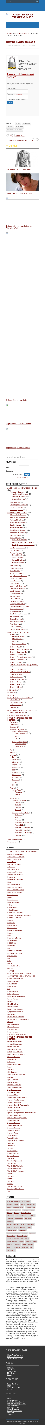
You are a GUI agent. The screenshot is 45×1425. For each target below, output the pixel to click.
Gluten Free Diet (13, 1407)
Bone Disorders (15, 535)
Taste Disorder (15, 624)
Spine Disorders (15, 616)
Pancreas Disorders (16, 601)
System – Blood (15, 647)
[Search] (37, 1)
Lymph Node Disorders (18, 586)
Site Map (10, 1414)
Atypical (23, 1204)
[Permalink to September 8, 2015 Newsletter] (22, 429)
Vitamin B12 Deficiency (18, 135)
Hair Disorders (15, 566)
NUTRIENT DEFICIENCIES (16, 715)
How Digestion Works (14, 1411)
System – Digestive (16, 654)
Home (10, 33)
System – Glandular (16, 659)
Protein (12, 788)
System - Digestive (22, 1236)
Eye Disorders (15, 550)
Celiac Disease (15, 700)
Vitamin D (18, 805)
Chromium (15, 762)
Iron (13, 770)
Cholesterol (14, 727)
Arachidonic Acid (20, 744)
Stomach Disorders (16, 621)
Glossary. (16, 1213)
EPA (16, 739)
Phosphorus (16, 775)
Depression (10, 1210)
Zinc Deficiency (11, 1250)
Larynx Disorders (16, 578)
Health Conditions (26, 1213)
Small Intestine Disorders (18, 614)
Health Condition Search (15, 1402)
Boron (14, 757)
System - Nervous (12, 1241)
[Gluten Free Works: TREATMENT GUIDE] (22, 17)
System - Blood (11, 1236)
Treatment (13, 707)
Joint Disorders (15, 571)
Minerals (13, 755)
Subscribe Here (12, 1384)
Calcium (15, 759)
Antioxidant (13, 722)
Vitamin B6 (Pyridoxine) (23, 833)
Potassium (15, 777)
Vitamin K (18, 810)
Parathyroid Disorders (17, 604)
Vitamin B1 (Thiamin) (22, 822)
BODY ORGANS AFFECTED (17, 513)
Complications (15, 502)
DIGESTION (11, 693)
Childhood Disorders (19, 636)
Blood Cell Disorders (17, 527)
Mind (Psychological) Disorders (23, 545)
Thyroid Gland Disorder (18, 629)
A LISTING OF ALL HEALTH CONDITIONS (22, 488)
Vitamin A (18, 802)
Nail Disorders (15, 596)
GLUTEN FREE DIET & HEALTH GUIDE (21, 710)
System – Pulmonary (17, 679)
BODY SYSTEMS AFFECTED (17, 632)
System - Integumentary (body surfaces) (18, 1238)
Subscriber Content (14, 1387)
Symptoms (32, 1233)
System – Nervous (16, 677)
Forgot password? (17, 94)
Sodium (14, 782)
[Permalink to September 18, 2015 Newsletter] (22, 406)
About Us (10, 1368)
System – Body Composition (19, 649)
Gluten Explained (13, 1409)
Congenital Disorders (19, 496)
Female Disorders (16, 553)
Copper (14, 764)
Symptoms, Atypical (16, 507)
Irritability (32, 1215)
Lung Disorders (15, 583)
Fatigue (32, 1210)
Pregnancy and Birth (19, 644)
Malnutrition (28, 1218)
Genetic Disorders (18, 499)
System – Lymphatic (17, 669)
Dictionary (18, 1210)
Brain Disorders (15, 538)
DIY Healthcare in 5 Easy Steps (18, 169)
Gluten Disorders (13, 1405)
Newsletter (19, 126)
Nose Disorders (15, 599)
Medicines (10, 126)
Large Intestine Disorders (18, 576)
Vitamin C (18, 835)
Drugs (18, 123)
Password (14, 94)
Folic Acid (18, 820)
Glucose (13, 752)
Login (9, 1386)
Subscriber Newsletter (21, 33)
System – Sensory (16, 682)
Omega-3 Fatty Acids (19, 731)
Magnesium (16, 772)
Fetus (14, 641)
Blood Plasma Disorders (18, 530)
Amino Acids (16, 790)
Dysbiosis (25, 1210)
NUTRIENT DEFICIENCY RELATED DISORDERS (20, 1224)
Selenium (15, 780)
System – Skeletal (16, 684)
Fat (11, 750)
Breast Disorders (18, 555)
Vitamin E (18, 807)
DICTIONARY (12, 690)
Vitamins (13, 798)
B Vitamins (18, 815)
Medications (26, 123)
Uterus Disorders (18, 560)
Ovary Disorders (17, 557)
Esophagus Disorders (17, 548)
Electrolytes (16, 767)
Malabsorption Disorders (18, 505)
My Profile (10, 1389)
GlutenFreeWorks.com (15, 1355)
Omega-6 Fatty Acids (19, 742)
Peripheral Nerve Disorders (19, 606)
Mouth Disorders (15, 591)
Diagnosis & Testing (16, 702)
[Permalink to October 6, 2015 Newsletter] (22, 234)
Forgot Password (22, 477)
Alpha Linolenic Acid (21, 733)
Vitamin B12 (19, 825)
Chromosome (17, 639)
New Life (13, 634)
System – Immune (16, 662)
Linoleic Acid (19, 746)
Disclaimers (11, 1373)
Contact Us (11, 1369)
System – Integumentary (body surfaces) (24, 665)
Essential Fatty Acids (17, 729)
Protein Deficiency (12, 1230)
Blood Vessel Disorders (18, 533)
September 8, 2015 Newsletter (18, 448)
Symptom (24, 1233)
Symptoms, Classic (16, 510)
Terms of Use (11, 1371)
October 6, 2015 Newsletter (16, 400)
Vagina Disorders (18, 562)
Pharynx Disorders (16, 609)
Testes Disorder (15, 626)
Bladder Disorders (16, 525)
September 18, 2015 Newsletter (18, 424)
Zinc (13, 785)
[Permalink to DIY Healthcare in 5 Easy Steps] (22, 167)
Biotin (16, 817)
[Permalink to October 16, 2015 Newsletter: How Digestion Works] (22, 199)
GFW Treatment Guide (15, 1357)
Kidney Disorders (16, 573)
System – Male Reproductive (20, 672)
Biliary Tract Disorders (17, 522)
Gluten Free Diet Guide (18, 712)
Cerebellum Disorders (19, 540)
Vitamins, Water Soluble (20, 813)
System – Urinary (16, 687)
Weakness (17, 1247)
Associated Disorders (17, 492)
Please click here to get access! (20, 76)
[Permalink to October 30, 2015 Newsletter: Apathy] (22, 190)
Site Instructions (12, 1400)
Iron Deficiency (24, 1215)
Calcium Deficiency (18, 1207)
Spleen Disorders (16, 619)
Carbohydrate (14, 724)
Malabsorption (19, 1218)
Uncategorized (12, 842)
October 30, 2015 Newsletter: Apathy (20, 193)
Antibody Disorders (16, 520)
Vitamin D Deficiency (27, 1244)
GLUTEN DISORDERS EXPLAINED (19, 698)
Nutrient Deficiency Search (16, 1404)
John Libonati (17, 45)
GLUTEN (10, 695)
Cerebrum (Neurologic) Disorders (23, 542)
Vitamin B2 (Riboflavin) (22, 827)
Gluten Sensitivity (16, 705)
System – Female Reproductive (21, 657)
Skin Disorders (15, 611)
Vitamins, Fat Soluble (19, 800)
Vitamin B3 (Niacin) (21, 830)
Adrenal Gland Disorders (18, 517)
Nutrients (9, 1227)
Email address (11, 88)
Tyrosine (18, 794)
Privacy (9, 1375)
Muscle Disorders (16, 593)
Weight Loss (25, 1247)
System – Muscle (16, 674)
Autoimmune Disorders (20, 494)
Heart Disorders (15, 568)
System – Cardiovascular (18, 652)
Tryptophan (18, 792)
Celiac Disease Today (14, 1358)
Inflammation (10, 1215)
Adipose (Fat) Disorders (18, 515)
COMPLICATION (30, 1207)
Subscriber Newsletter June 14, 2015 (22, 139)
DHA (16, 736)
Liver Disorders (15, 581)
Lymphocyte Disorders (17, 588)
